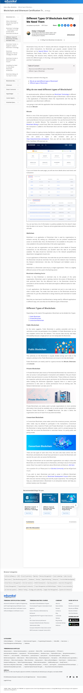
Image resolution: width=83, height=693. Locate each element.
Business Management (45, 576)
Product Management (10, 586)
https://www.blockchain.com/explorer (38, 139)
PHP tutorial (60, 651)
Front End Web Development (67, 579)
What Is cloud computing (17, 660)
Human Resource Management (13, 583)
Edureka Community (57, 468)
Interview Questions (27, 583)
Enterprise (55, 579)
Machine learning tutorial (9, 658)
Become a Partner (73, 611)
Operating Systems (52, 583)
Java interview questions (49, 651)
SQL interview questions (54, 655)
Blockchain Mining (32, 124)
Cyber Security (67, 576)
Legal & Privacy (7, 680)
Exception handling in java (10, 662)
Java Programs (53, 664)
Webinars (58, 625)
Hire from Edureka (73, 613)
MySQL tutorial (65, 655)
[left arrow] (38, 40)
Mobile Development (40, 583)
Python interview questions (40, 662)
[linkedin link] (73, 677)
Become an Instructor (74, 606)
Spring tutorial (22, 653)
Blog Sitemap (59, 620)
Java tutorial (31, 651)
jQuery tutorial (44, 655)
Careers (71, 603)
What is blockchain (29, 660)
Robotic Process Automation (65, 586)
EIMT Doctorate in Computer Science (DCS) (40, 630)
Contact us (58, 611)
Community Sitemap (60, 623)
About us (58, 603)
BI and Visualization (27, 576)
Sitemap (58, 618)
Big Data (35, 576)
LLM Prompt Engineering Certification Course (15, 606)
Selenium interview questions (20, 651)
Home (5, 7)
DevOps (38, 579)
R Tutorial (45, 664)
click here (71, 465)
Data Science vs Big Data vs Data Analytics (13, 664)
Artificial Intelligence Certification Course (14, 611)
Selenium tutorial (8, 651)
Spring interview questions (69, 653)
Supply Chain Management (51, 589)
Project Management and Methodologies (45, 586)
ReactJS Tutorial (63, 662)
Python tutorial (20, 658)
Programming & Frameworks (25, 586)
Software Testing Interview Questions (32, 664)
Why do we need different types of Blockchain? (41, 69)
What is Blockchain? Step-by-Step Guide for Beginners (12, 22)
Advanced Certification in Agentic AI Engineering (15, 603)
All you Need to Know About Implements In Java (54, 666)
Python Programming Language (25, 662)
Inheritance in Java (45, 653)
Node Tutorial (62, 660)
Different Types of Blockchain (37, 71)
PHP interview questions (33, 653)
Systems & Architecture (65, 589)
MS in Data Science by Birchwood (38, 620)
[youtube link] (77, 677)
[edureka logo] (41, 1)
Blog (9, 7)
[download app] (74, 620)
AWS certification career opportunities (68, 658)
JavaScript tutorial (35, 655)
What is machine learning (31, 658)
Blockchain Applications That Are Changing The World (11, 52)
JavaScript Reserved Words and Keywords (67, 664)
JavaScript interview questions (10, 653)
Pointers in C (7, 655)
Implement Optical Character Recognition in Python (33, 666)
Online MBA (56, 641)
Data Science (8, 579)
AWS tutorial (6, 660)
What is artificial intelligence (50, 660)
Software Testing (22, 589)
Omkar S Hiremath (38, 31)
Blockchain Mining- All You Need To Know (12, 75)
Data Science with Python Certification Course (15, 608)
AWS (18, 576)
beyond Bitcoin (43, 51)
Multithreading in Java (53, 662)
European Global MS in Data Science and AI (40, 627)
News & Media (59, 606)
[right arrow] (64, 40)
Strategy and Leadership (35, 589)
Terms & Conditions (42, 677)
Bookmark (71, 35)
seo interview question (10, 589)
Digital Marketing (46, 579)
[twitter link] (70, 677)
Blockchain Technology (62, 94)
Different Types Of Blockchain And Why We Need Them (12, 38)
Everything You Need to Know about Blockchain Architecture (11, 68)
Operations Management (65, 583)
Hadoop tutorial (39, 660)
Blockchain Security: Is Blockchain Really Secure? (12, 59)
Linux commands (15, 655)
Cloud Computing (57, 576)
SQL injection (54, 658)
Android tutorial (25, 655)
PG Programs (18, 641)
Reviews (58, 608)
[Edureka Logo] (10, 596)
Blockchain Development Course (58, 476)
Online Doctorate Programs (29, 641)
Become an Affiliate (73, 608)
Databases (31, 579)
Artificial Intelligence (10, 576)
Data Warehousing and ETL (20, 579)
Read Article (28, 513)
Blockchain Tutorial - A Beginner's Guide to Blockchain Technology (12, 45)
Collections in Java (71, 660)
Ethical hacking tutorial (44, 658)
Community (58, 615)
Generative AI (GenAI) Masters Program (39, 603)
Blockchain (13, 7)
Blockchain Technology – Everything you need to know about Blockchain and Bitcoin (12, 30)
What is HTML (39, 651)
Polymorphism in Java (56, 653)
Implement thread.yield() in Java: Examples (13, 666)
